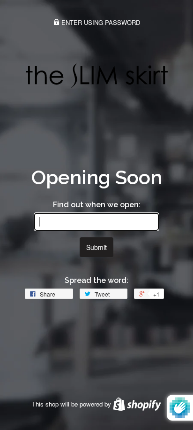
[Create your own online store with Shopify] (137, 403)
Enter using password (99, 22)
